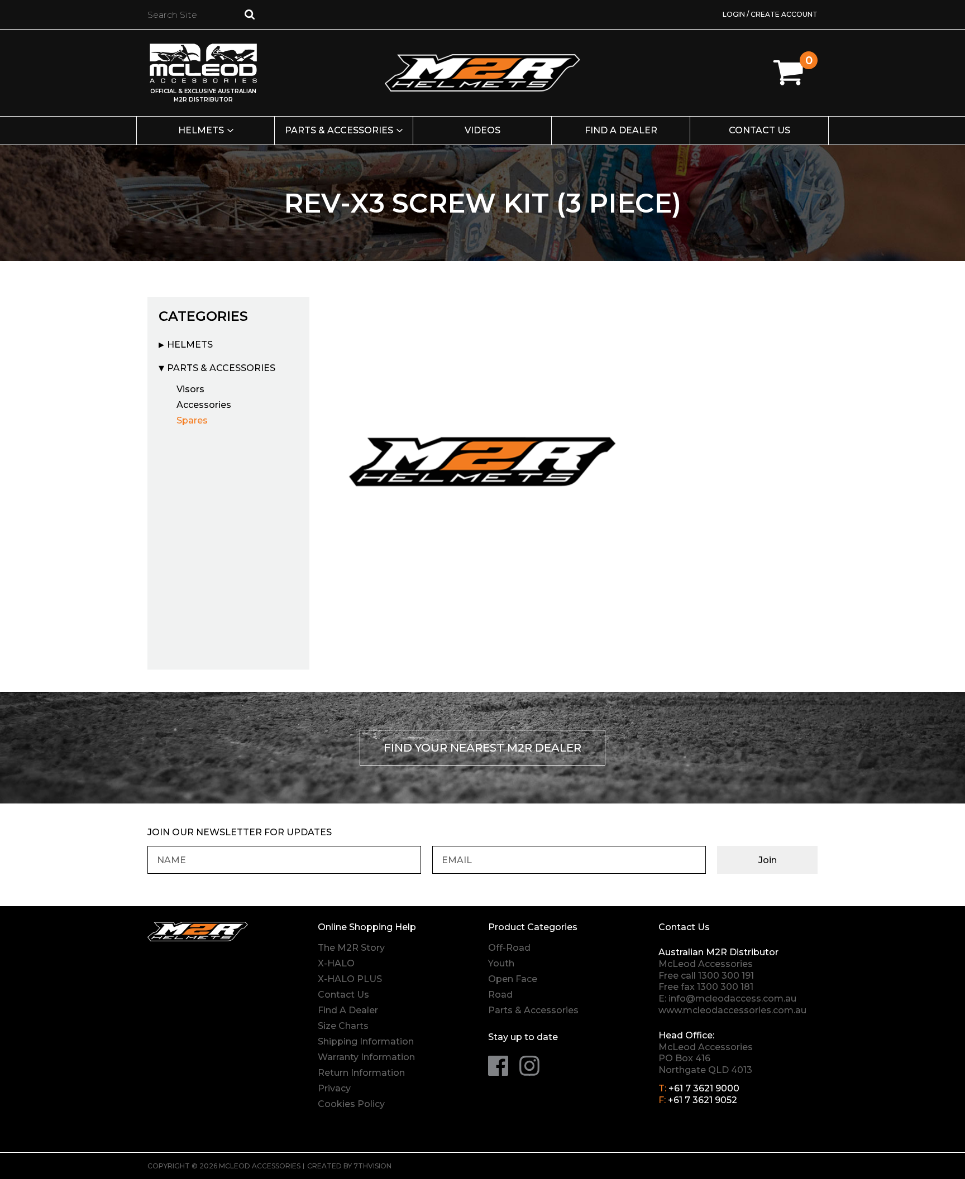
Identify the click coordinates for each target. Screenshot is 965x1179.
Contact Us (759, 130)
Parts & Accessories (339, 130)
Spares (192, 420)
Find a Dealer (621, 130)
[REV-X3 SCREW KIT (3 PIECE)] (482, 458)
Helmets (201, 130)
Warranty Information (366, 1057)
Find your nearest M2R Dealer (482, 747)
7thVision (372, 1166)
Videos (482, 130)
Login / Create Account (770, 14)
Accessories (203, 405)
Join (767, 860)
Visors (190, 389)
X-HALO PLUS (350, 979)
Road (500, 994)
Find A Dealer (348, 1010)
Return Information (361, 1072)
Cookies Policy (351, 1104)
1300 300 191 (726, 975)
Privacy (334, 1088)
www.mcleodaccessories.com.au (732, 1010)
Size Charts (343, 1026)
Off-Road (509, 947)
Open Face (512, 979)
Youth (501, 963)
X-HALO (336, 963)
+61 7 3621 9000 (703, 1088)
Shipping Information (366, 1041)
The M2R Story (351, 947)
